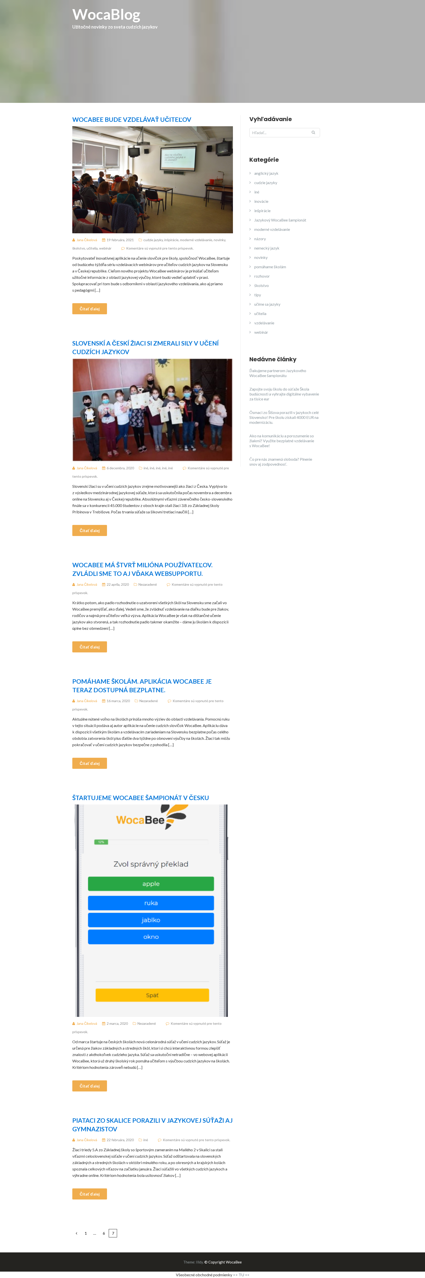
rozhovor (262, 276)
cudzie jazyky (153, 240)
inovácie (261, 201)
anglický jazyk (266, 173)
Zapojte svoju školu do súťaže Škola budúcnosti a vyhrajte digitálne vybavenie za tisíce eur (284, 394)
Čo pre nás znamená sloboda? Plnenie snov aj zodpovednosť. (280, 461)
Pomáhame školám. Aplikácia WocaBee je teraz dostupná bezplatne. (142, 686)
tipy (257, 294)
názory (260, 238)
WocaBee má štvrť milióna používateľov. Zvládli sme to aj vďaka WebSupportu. (142, 569)
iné (146, 468)
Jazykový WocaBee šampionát (280, 220)
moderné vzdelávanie (196, 240)
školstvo (78, 248)
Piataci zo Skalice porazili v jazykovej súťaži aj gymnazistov (152, 1125)
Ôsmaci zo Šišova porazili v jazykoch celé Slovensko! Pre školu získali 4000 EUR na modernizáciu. (284, 417)
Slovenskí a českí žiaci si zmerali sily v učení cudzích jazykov (145, 347)
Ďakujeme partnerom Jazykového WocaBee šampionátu (277, 373)
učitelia (92, 248)
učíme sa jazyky (267, 304)
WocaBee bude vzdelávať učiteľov (131, 119)
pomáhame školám (270, 266)
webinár (105, 248)
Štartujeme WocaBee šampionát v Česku (140, 797)
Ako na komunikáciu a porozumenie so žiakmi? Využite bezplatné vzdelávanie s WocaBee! (281, 440)
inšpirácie (171, 240)
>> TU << (241, 1274)
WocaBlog (115, 17)
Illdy (199, 1262)
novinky (219, 240)
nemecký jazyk (266, 248)
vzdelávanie (264, 322)
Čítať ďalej (90, 308)
